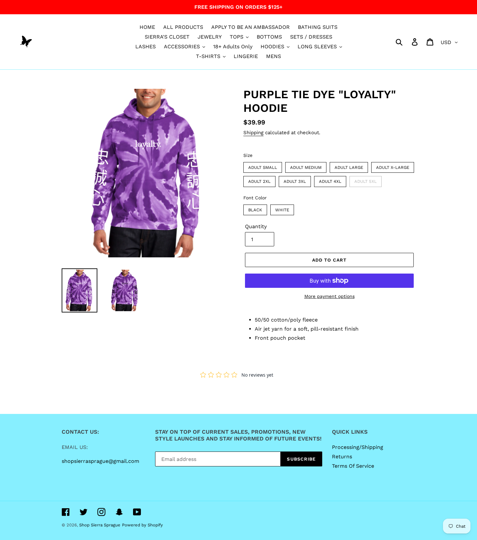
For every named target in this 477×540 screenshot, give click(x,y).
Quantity (256, 226)
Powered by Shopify (142, 524)
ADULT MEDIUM (306, 166)
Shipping (253, 132)
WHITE (282, 208)
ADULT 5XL (365, 180)
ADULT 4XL (330, 180)
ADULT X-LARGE (392, 166)
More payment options (329, 296)
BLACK (255, 208)
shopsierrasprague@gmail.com (100, 461)
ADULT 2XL (259, 180)
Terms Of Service (353, 466)
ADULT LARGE (349, 166)
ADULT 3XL (295, 180)
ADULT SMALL (263, 166)
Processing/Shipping (357, 447)
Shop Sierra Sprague (99, 524)
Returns (342, 456)
